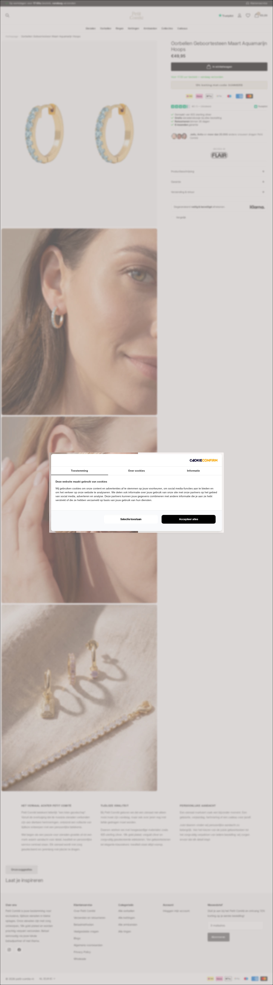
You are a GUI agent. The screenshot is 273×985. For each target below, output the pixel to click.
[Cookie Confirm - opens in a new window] (203, 460)
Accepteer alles (188, 519)
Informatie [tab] (193, 470)
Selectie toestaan (131, 519)
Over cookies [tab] (136, 470)
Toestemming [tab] (79, 470)
